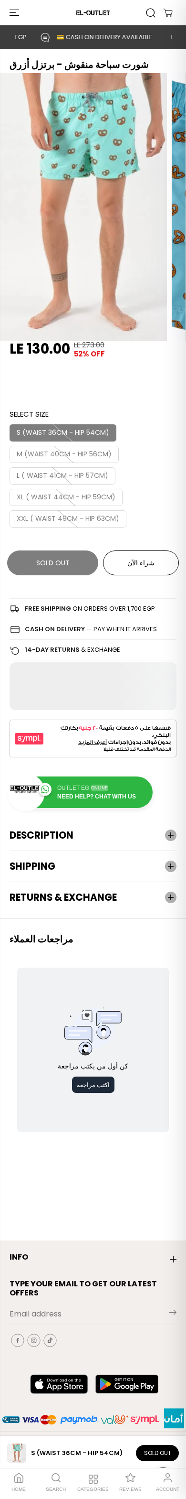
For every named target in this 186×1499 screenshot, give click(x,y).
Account (167, 1489)
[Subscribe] (172, 1314)
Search (56, 1489)
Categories (93, 1489)
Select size (29, 414)
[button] (15, 12)
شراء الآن (141, 563)
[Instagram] (34, 1340)
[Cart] (167, 13)
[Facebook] (18, 1340)
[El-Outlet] (93, 13)
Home (18, 1489)
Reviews (130, 1489)
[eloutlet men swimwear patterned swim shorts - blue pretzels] (83, 207)
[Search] (150, 13)
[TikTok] (50, 1340)
